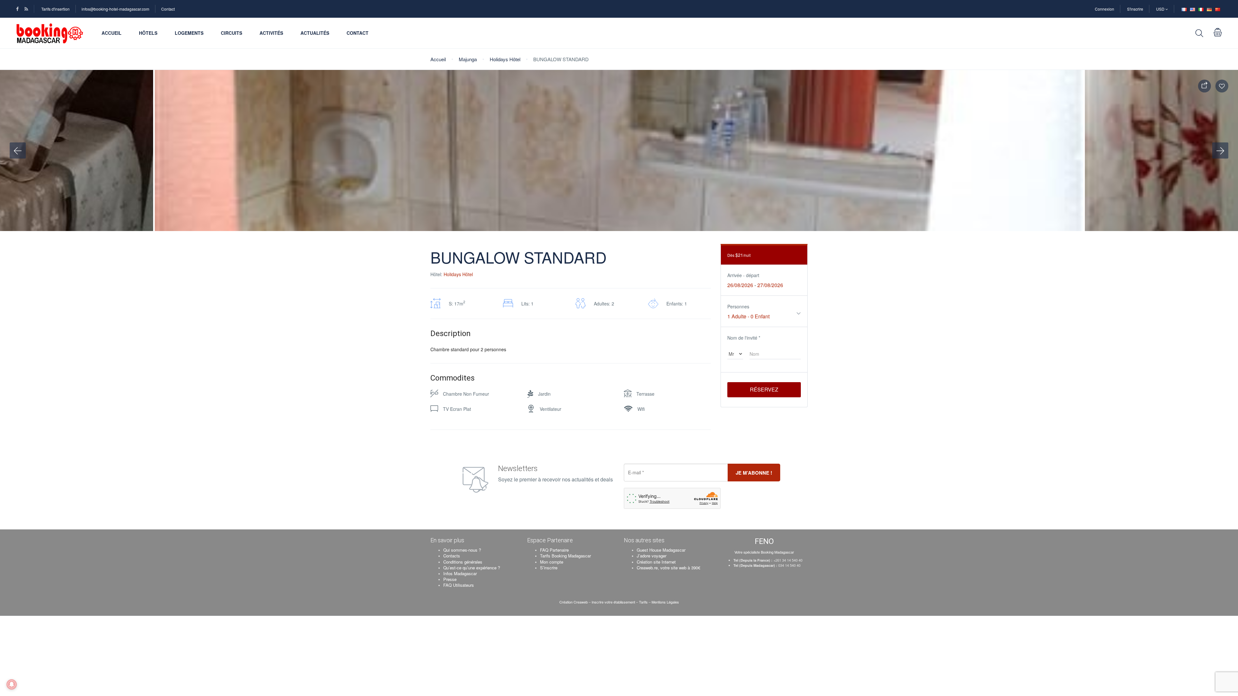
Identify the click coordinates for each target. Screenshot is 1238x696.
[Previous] (18, 150)
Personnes (738, 306)
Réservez (764, 389)
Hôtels (148, 33)
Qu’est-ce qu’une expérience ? (471, 568)
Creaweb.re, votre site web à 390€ (668, 568)
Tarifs (643, 601)
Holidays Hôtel (505, 59)
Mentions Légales (665, 601)
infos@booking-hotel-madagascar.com (115, 9)
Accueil (112, 33)
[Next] (1220, 150)
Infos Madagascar (460, 573)
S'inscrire (1135, 9)
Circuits (231, 33)
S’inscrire (548, 568)
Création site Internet (656, 562)
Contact (168, 9)
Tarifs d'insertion (55, 9)
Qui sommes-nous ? (462, 550)
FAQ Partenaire (554, 550)
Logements (189, 33)
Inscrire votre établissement (613, 601)
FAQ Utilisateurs (458, 585)
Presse (450, 579)
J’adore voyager (651, 556)
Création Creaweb (574, 601)
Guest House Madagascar (661, 550)
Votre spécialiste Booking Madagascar (764, 552)
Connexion (1104, 9)
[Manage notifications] (11, 684)
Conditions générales (462, 562)
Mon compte (551, 562)
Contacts (451, 556)
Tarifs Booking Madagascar (565, 556)
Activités (271, 33)
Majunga (468, 59)
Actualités (314, 33)
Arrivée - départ (743, 275)
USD (1160, 9)
